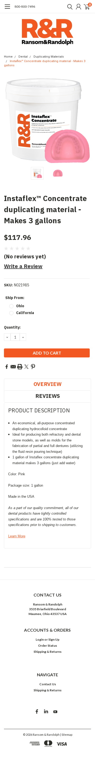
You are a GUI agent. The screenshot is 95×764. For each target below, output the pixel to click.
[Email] (13, 366)
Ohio (20, 306)
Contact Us (47, 684)
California (25, 312)
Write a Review (23, 266)
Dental (23, 56)
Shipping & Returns (47, 652)
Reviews (47, 395)
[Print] (19, 366)
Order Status (47, 645)
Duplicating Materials (49, 56)
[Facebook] (6, 366)
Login (40, 639)
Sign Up (53, 639)
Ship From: (14, 297)
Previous (9, 121)
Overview (47, 384)
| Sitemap (66, 734)
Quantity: (12, 327)
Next (86, 121)
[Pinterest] (33, 366)
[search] (68, 6)
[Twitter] (26, 366)
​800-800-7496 (25, 6)
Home (8, 56)
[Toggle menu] (7, 9)
